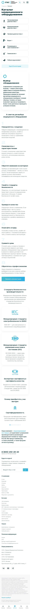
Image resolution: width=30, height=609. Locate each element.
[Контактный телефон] (20, 2)
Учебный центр (5, 531)
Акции (3, 537)
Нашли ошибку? (6, 597)
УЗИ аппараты (5, 501)
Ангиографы (5, 512)
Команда (4, 481)
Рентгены (4, 503)
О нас (3, 479)
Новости (4, 487)
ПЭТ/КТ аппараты (6, 516)
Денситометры (6, 520)
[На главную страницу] (9, 2)
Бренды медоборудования (9, 541)
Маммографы (5, 505)
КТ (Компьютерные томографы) (10, 509)
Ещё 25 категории (15, 66)
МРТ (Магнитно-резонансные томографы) (13, 507)
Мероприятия (5, 489)
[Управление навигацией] (27, 2)
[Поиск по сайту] (24, 2)
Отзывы (4, 483)
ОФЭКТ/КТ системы (7, 514)
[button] (11, 424)
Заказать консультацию (13, 279)
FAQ (3, 539)
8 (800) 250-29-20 (10, 452)
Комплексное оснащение (8, 527)
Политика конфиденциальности (10, 543)
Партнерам (4, 490)
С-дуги (3, 511)
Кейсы (3, 485)
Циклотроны (5, 518)
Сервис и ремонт (6, 529)
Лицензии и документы (8, 494)
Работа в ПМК (5, 492)
